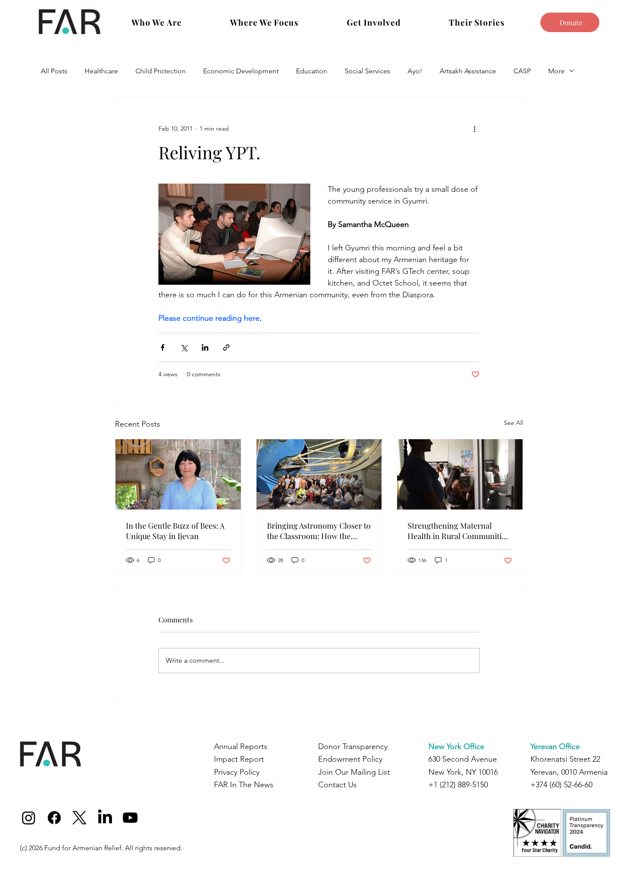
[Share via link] (226, 347)
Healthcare (101, 71)
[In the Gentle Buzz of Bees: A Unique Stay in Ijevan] (178, 474)
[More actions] (474, 128)
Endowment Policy (350, 759)
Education (311, 71)
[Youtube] (130, 817)
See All (513, 423)
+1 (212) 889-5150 (458, 784)
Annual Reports (240, 746)
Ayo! (415, 71)
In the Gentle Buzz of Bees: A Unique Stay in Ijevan (175, 530)
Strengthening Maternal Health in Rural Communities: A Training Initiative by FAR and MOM (459, 530)
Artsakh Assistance (468, 71)
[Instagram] (28, 817)
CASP (522, 71)
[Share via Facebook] (162, 347)
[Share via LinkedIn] (205, 347)
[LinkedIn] (105, 817)
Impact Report (239, 759)
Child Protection (160, 71)
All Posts (54, 71)
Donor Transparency (353, 746)
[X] (79, 817)
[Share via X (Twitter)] (184, 347)
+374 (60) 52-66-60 (561, 784)
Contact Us (337, 784)
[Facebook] (54, 817)
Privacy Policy (237, 772)
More (556, 71)
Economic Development (241, 71)
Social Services (367, 71)
